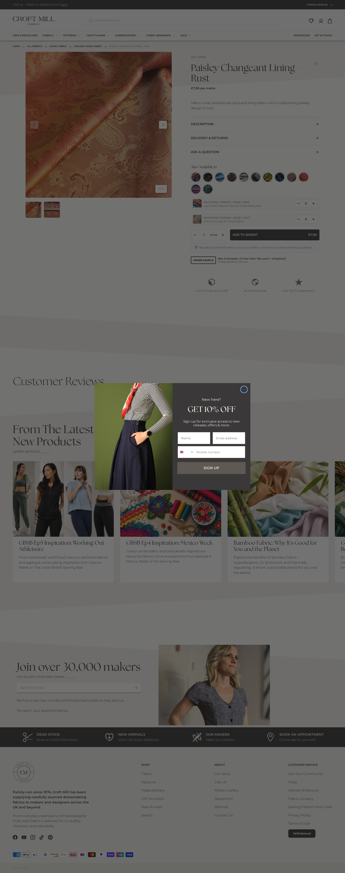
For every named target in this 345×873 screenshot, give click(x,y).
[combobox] (186, 452)
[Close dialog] (244, 389)
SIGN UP (211, 468)
